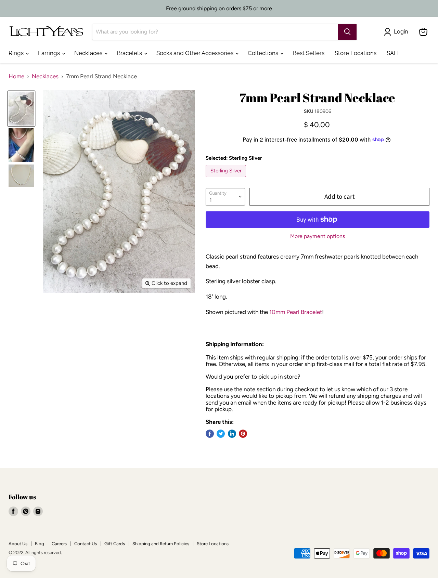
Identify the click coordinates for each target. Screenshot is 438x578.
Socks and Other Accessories (195, 53)
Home (16, 76)
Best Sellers (308, 53)
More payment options (317, 236)
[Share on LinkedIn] (232, 434)
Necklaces (89, 53)
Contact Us (85, 543)
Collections (264, 53)
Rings (17, 53)
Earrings (49, 53)
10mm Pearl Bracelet (295, 311)
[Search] (347, 32)
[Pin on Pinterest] (243, 434)
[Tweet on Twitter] (221, 434)
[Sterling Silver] (227, 178)
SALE (394, 53)
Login (401, 31)
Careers (59, 543)
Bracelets (130, 53)
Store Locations (355, 53)
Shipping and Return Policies (160, 543)
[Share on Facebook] (210, 434)
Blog (39, 543)
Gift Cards (114, 543)
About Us (18, 543)
